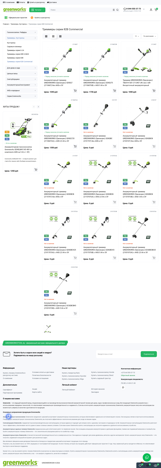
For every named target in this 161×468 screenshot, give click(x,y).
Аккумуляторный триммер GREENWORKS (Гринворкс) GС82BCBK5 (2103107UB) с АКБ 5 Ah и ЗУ (60, 305)
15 (136, 36)
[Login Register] (151, 10)
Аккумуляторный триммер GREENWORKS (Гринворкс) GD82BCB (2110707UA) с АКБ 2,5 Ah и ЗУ (98, 194)
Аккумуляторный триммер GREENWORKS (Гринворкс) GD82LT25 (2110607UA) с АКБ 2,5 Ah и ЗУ (59, 138)
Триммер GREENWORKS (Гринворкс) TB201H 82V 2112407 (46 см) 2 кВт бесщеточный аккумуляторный (138, 82)
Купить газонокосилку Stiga (73, 379)
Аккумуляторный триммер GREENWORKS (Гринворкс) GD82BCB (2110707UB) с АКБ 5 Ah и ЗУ (138, 194)
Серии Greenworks (14, 96)
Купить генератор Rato (71, 373)
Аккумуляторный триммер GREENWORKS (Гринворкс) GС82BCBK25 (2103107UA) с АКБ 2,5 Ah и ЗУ (139, 250)
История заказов (98, 389)
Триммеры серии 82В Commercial (19, 62)
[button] (33, 106)
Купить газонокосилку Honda (102, 372)
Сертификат (7, 390)
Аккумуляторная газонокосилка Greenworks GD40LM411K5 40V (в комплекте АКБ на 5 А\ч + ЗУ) (18, 149)
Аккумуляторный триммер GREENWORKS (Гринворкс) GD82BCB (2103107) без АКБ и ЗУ (138, 138)
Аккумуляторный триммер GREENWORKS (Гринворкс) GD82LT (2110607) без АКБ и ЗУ (58, 82)
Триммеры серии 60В (15, 58)
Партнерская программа (12, 393)
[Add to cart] (35, 169)
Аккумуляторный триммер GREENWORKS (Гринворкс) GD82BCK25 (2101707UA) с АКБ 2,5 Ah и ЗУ (60, 250)
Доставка (53, 2)
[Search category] (114, 10)
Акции (34, 389)
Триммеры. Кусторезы (15, 38)
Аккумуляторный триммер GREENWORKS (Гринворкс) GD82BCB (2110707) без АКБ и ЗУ (59, 194)
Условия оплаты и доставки (43, 372)
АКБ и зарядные (13, 90)
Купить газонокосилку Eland (102, 375)
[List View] (46, 36)
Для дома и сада (13, 68)
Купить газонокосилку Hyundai (74, 376)
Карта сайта (37, 392)
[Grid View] (53, 36)
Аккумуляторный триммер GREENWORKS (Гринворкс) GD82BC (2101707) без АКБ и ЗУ (97, 138)
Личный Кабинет (68, 390)
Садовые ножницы (14, 46)
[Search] (117, 10)
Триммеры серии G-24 (15, 50)
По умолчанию (148, 36)
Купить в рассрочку (37, 2)
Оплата (22, 2)
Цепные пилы (12, 74)
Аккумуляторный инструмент (18, 85)
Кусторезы (11, 43)
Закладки (95, 392)
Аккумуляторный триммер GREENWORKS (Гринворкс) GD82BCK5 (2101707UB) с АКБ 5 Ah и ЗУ (98, 250)
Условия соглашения (40, 378)
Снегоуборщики (13, 79)
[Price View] (60, 36)
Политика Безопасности (41, 375)
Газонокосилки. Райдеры (17, 32)
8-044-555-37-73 (133, 9)
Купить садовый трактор (101, 378)
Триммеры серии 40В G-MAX (18, 54)
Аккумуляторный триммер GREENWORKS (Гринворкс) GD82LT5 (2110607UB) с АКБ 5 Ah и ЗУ (98, 82)
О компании (9, 2)
